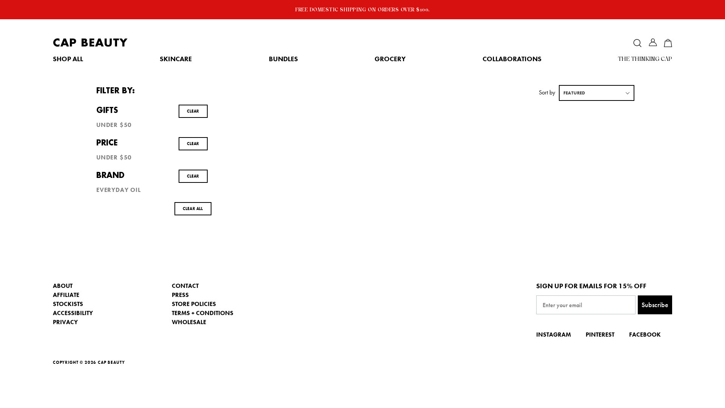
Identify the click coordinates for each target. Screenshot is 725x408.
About (62, 286)
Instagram (553, 334)
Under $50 (114, 125)
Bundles (283, 59)
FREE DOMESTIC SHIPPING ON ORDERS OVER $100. (362, 9)
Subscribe (655, 304)
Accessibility (73, 313)
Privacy (65, 322)
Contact (185, 286)
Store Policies (194, 304)
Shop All (68, 59)
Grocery (390, 59)
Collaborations (512, 59)
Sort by (547, 92)
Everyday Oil (118, 190)
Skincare (176, 59)
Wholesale (189, 322)
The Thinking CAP (645, 59)
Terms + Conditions (202, 313)
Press (180, 295)
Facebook (645, 334)
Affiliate (66, 295)
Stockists (68, 304)
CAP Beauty (90, 43)
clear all (193, 208)
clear (193, 111)
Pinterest (600, 334)
